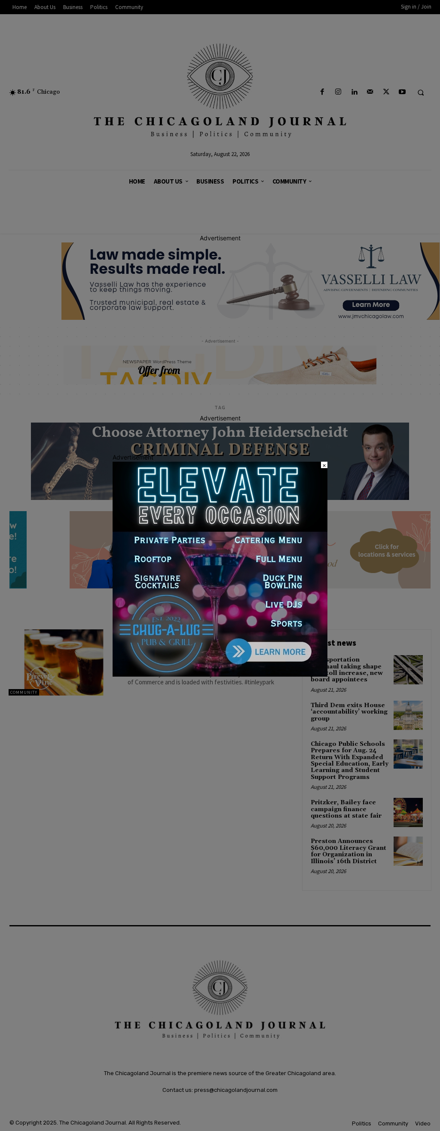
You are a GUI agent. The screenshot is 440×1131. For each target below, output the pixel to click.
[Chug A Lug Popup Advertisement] (220, 674)
